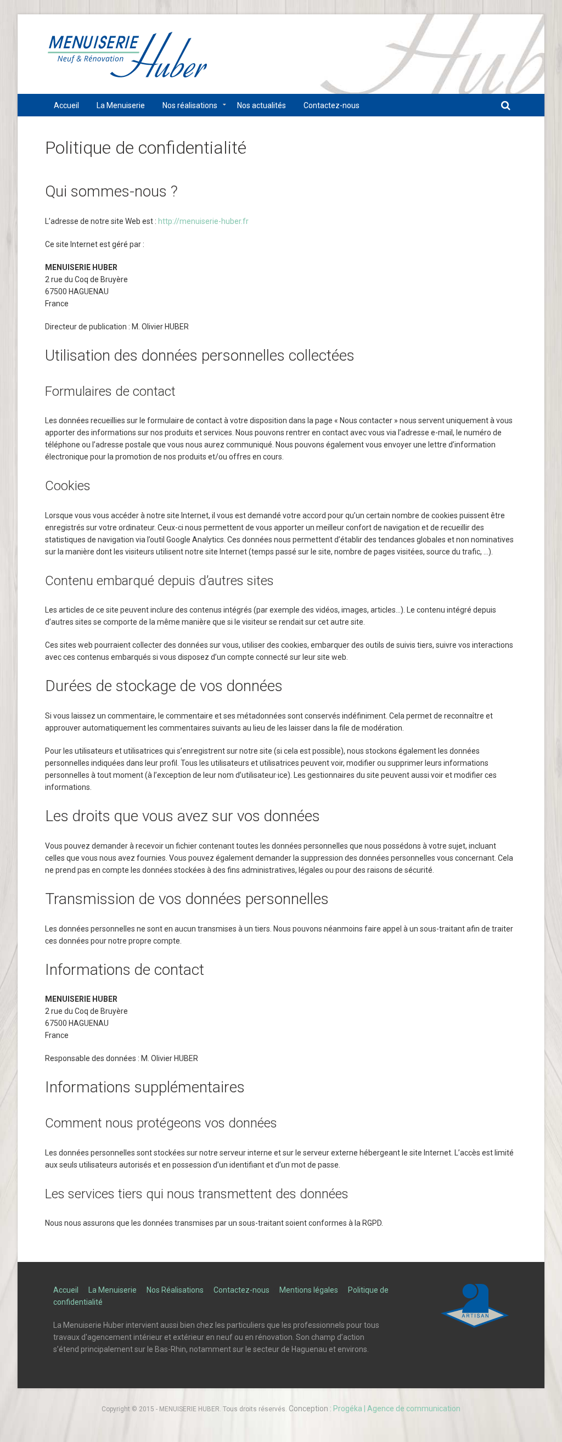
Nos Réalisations (175, 1290)
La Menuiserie (112, 1290)
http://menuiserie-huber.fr (203, 221)
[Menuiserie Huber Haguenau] (127, 59)
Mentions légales (308, 1290)
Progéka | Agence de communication (396, 1408)
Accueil (65, 1290)
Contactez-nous (241, 1290)
